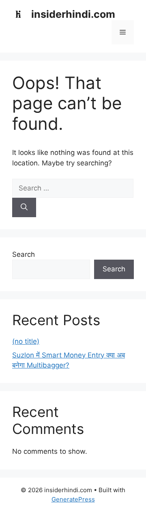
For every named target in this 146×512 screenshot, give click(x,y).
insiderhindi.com (73, 14)
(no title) (25, 341)
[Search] (24, 207)
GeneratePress (73, 499)
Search (23, 254)
